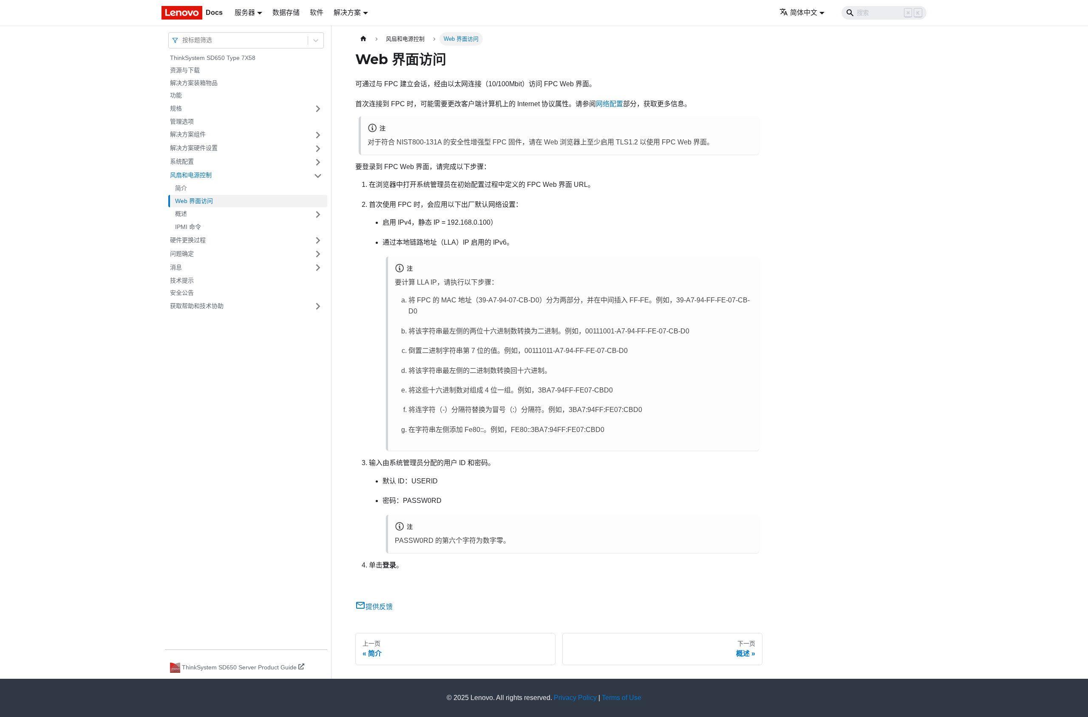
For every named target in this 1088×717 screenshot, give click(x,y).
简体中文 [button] (803, 12)
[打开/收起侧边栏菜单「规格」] (318, 109)
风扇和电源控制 (191, 175)
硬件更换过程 (188, 240)
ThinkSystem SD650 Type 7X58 (212, 57)
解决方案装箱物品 (194, 82)
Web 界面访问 (194, 201)
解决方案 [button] (347, 12)
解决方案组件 (188, 134)
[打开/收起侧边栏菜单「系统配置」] (318, 162)
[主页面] (363, 38)
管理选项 (182, 121)
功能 (176, 95)
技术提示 (182, 280)
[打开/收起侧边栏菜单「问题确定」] (318, 254)
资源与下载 (185, 70)
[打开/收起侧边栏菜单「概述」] (318, 214)
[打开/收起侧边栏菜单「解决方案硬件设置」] (318, 148)
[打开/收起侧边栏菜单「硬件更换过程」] (318, 240)
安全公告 (182, 293)
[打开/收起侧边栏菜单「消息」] (318, 267)
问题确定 (182, 253)
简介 (181, 188)
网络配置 (609, 103)
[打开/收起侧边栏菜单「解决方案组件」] (318, 135)
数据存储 (286, 12)
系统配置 (182, 161)
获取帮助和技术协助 (197, 305)
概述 (181, 214)
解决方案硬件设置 (194, 148)
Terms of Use (621, 697)
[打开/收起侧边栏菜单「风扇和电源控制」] (318, 176)
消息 (176, 267)
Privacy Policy (575, 697)
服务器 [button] (245, 12)
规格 (176, 108)
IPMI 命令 (188, 227)
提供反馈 (379, 606)
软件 (316, 12)
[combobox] (183, 40)
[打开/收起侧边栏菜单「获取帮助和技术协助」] (318, 306)
